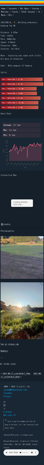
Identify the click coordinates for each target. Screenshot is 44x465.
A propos (8, 412)
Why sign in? (10, 415)
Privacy (7, 396)
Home (3, 8)
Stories (35, 8)
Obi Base (24, 8)
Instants (13, 8)
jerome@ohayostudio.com (15, 390)
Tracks (15, 12)
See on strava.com (10, 344)
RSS (10, 15)
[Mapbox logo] (6, 224)
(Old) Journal (28, 12)
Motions (5, 12)
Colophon (8, 393)
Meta (3, 15)
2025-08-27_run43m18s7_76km (16, 374)
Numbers (4, 351)
